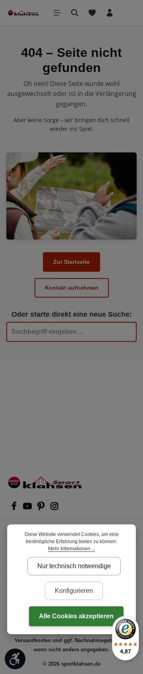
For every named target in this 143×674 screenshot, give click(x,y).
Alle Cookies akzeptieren (76, 616)
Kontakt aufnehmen (72, 287)
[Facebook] (15, 508)
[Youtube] (28, 508)
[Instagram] (54, 508)
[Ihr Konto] (110, 13)
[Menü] (57, 13)
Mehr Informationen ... (71, 548)
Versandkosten (33, 640)
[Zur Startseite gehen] (23, 12)
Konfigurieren (74, 590)
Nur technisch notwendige (74, 566)
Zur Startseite (71, 262)
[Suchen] (75, 13)
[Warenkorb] (127, 13)
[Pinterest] (42, 508)
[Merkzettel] (92, 13)
